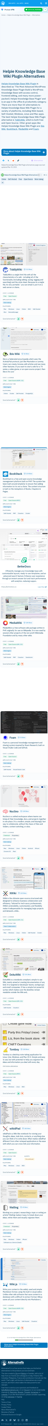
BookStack (12, 129)
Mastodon (13, 1392)
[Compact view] (41, 175)
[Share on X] (8, 161)
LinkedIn (4, 1394)
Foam (36, 129)
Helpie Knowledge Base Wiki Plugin (18, 83)
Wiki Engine (7, 387)
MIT (18, 500)
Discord (26, 1390)
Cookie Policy (6, 1407)
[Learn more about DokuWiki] (5, 975)
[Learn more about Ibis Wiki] (5, 354)
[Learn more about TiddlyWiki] (5, 270)
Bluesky (20, 1392)
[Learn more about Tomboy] (5, 1049)
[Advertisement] (24, 41)
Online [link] (4, 179)
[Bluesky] (14, 1420)
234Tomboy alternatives (10, 1066)
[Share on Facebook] (3, 161)
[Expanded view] (39, 175)
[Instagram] (22, 1420)
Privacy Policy (6, 1405)
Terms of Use (6, 1402)
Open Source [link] (28, 179)
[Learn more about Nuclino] (5, 811)
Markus (23, 1373)
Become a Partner (7, 1412)
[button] (28, 269)
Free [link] (20, 179)
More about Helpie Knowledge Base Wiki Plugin (22, 152)
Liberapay (11, 1397)
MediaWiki (23, 129)
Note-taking (7, 302)
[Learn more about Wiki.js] (5, 1284)
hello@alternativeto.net (10, 1390)
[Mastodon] (10, 1420)
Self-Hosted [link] (12, 179)
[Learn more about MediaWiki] (5, 623)
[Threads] (18, 1420)
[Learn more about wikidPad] (5, 1129)
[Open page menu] (46, 3)
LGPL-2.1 (20, 920)
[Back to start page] (3, 3)
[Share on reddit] (13, 161)
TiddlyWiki (20, 119)
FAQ (2, 1400)
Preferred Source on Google (11, 1414)
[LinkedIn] (26, 1420)
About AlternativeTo (8, 1410)
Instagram (34, 1392)
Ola (16, 1373)
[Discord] (2, 1420)
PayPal (19, 1397)
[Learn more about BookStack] (5, 474)
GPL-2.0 (19, 644)
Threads (27, 1392)
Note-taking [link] (39, 179)
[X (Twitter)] (6, 1420)
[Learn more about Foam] (5, 737)
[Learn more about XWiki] (5, 893)
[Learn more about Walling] (5, 1207)
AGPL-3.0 (20, 380)
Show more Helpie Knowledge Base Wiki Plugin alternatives (21, 1345)
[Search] (41, 3)
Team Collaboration (10, 926)
